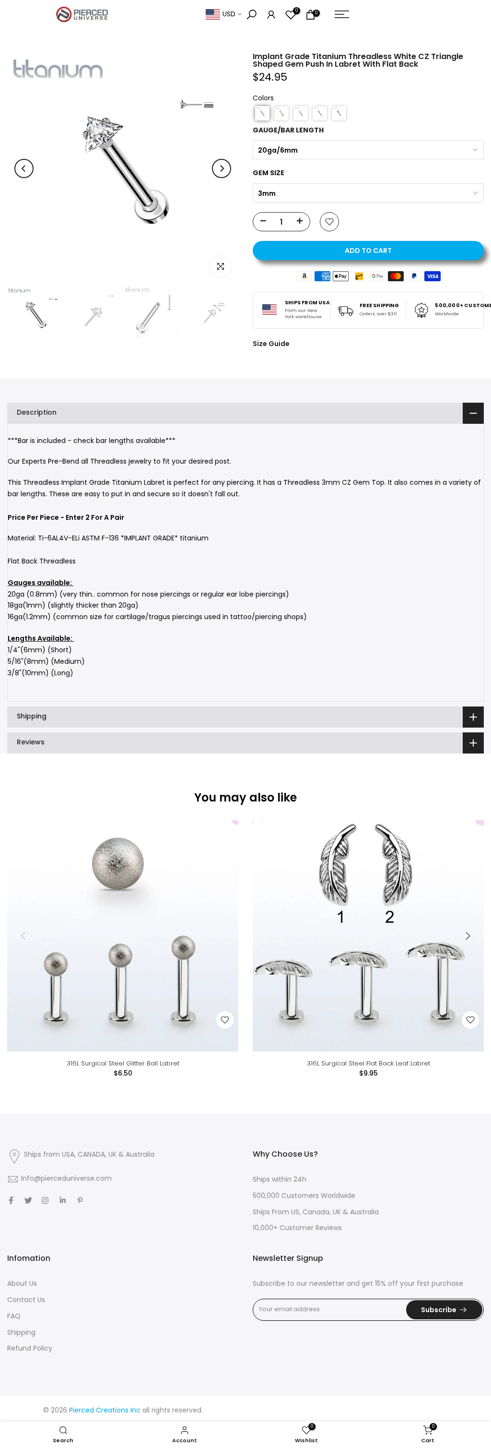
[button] (262, 113)
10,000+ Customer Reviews (297, 1228)
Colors (263, 98)
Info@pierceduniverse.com (66, 1179)
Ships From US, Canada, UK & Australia (316, 1212)
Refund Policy (29, 1348)
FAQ (14, 1316)
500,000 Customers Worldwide (304, 1196)
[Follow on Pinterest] (80, 1200)
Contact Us (26, 1300)
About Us (22, 1284)
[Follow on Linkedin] (62, 1200)
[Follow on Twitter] (28, 1200)
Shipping (21, 1333)
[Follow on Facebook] (11, 1200)
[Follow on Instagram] (45, 1200)
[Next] (221, 168)
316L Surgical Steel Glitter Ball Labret (123, 1063)
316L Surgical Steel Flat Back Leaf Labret (368, 1063)
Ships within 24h (279, 1180)
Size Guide (271, 343)
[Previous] (24, 168)
